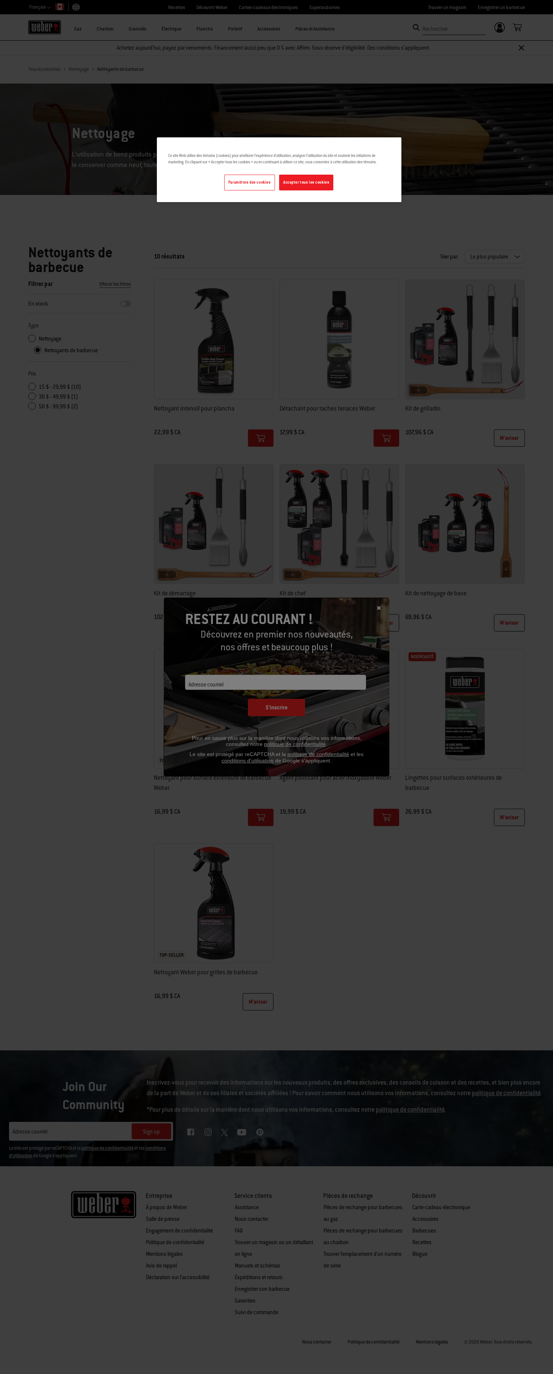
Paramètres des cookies (249, 182)
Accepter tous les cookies (306, 182)
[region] (279, 169)
